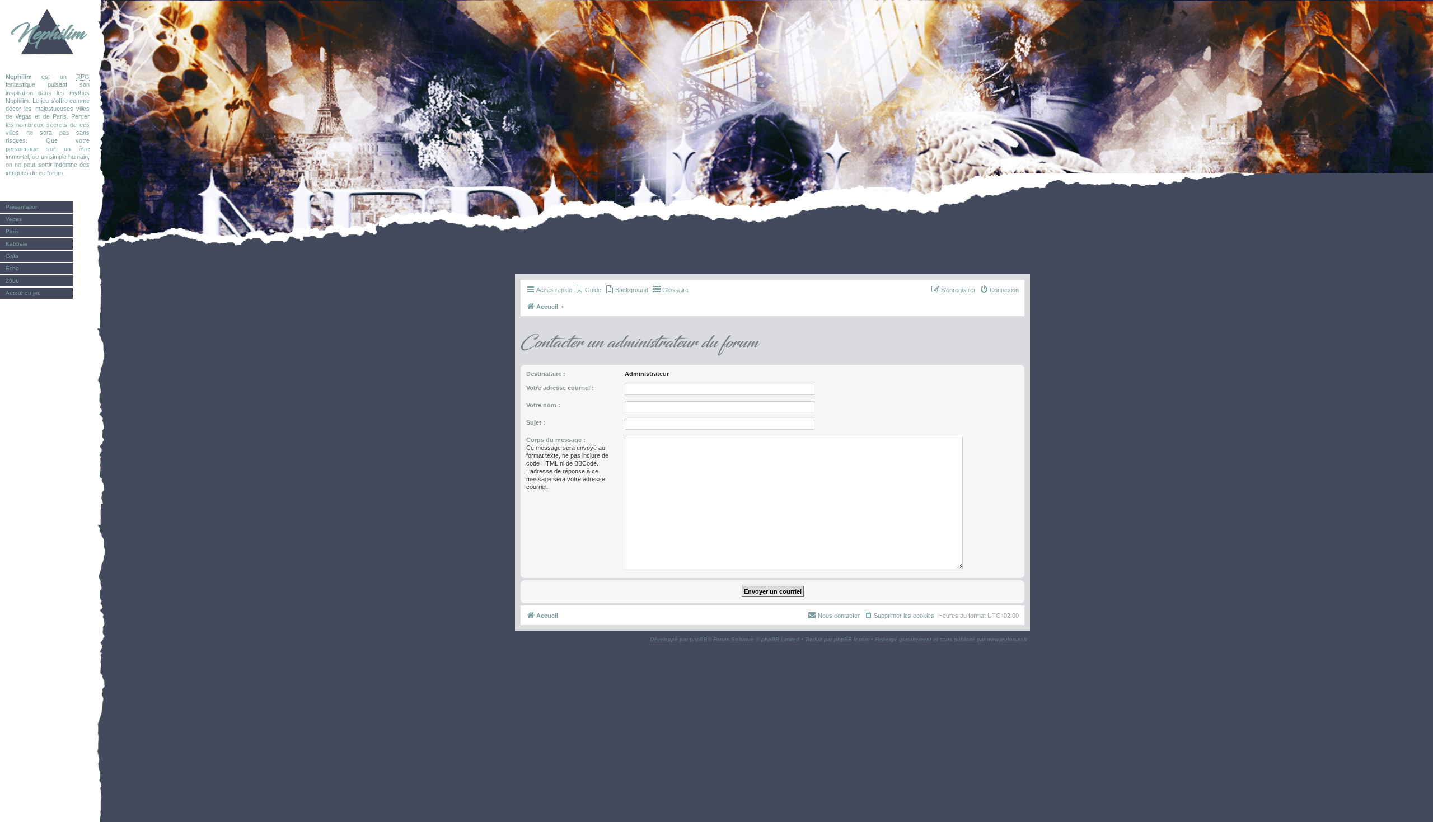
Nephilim (48, 33)
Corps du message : (556, 439)
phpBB (699, 639)
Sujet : (535, 422)
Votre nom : (543, 405)
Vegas (14, 219)
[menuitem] (588, 290)
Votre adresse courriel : (560, 387)
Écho (12, 268)
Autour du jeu (23, 293)
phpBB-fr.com (851, 639)
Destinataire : (545, 373)
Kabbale (16, 244)
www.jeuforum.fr (1007, 639)
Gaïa (12, 256)
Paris (12, 231)
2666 (12, 281)
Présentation (22, 207)
